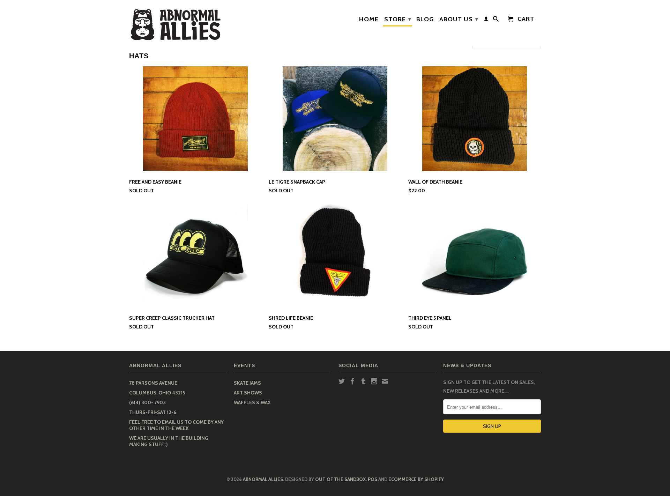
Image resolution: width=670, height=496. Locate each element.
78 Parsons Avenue (153, 383)
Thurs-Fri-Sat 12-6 (152, 412)
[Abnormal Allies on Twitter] (341, 381)
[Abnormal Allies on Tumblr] (363, 381)
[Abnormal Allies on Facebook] (352, 381)
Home (369, 19)
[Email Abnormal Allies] (385, 381)
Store (397, 19)
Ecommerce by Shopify (416, 479)
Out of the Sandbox (340, 479)
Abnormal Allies (263, 479)
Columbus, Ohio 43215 (157, 393)
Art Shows (248, 393)
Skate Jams (247, 383)
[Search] (496, 20)
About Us (458, 19)
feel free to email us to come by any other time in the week (176, 425)
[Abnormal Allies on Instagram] (374, 381)
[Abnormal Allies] (178, 22)
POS (372, 479)
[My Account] (486, 20)
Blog (425, 19)
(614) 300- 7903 (147, 402)
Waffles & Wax (252, 402)
